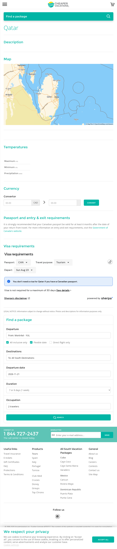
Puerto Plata (66, 493)
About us (93, 453)
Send (107, 435)
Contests (93, 466)
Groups (35, 488)
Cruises (36, 480)
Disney (35, 484)
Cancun (64, 479)
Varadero (65, 469)
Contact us (9, 430)
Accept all (103, 540)
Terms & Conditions (14, 474)
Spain (35, 457)
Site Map (93, 474)
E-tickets (8, 457)
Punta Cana (66, 497)
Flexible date (38, 342)
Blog (91, 457)
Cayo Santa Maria (69, 465)
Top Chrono (38, 492)
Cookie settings (11, 544)
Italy (34, 462)
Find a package (16, 16)
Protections (9, 470)
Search (60, 417)
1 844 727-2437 (21, 434)
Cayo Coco (65, 461)
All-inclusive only (17, 342)
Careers (93, 462)
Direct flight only (60, 342)
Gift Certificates (11, 462)
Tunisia (35, 470)
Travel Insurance (12, 453)
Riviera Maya (66, 483)
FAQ (6, 466)
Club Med (37, 475)
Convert (91, 203)
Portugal (36, 466)
